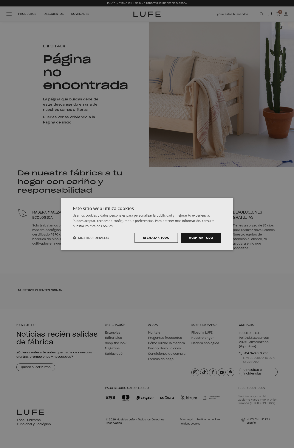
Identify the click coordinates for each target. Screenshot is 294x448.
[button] (91, 238)
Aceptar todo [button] (201, 238)
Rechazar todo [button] (156, 238)
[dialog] (147, 224)
